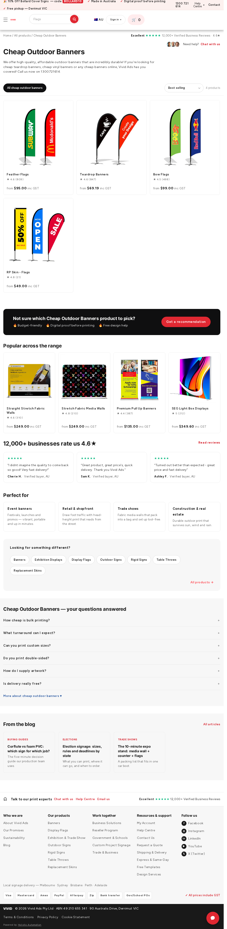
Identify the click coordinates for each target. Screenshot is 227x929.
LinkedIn (192, 838)
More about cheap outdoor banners (31, 696)
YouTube (192, 846)
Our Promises (13, 830)
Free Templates (148, 867)
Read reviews (209, 442)
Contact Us (146, 838)
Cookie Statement (76, 917)
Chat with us (210, 44)
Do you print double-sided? (26, 658)
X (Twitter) (194, 854)
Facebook (193, 823)
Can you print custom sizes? (27, 646)
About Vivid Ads (15, 823)
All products (22, 35)
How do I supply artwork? (24, 671)
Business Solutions (106, 823)
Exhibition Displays (48, 559)
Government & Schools (110, 838)
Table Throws (167, 559)
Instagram (193, 831)
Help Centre (198, 5)
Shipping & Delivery (151, 852)
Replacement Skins (28, 570)
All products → (202, 582)
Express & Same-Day (153, 860)
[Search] (74, 19)
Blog (6, 845)
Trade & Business (105, 852)
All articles (211, 724)
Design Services (149, 874)
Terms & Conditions (18, 917)
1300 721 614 (182, 5)
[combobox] (51, 19)
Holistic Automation (29, 924)
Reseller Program (105, 830)
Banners (19, 559)
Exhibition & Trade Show (67, 838)
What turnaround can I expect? (29, 633)
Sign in (115, 19)
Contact (214, 5)
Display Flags (81, 559)
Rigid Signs (139, 559)
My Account (146, 823)
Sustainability (14, 838)
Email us (103, 799)
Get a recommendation (186, 322)
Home (7, 35)
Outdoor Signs (111, 559)
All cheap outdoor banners (25, 87)
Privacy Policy (47, 917)
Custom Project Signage (111, 845)
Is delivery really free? (22, 684)
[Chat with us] (212, 918)
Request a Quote (150, 845)
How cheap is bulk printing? (26, 620)
